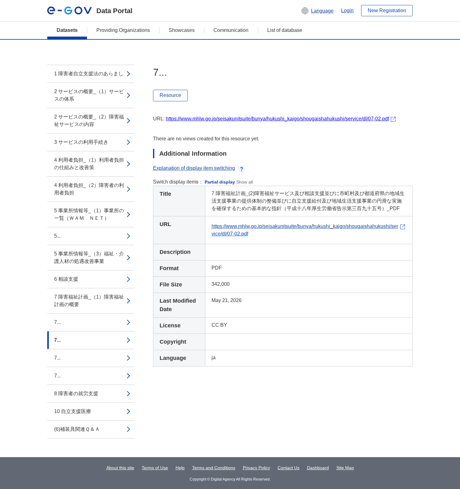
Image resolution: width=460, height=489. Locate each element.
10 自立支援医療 (72, 411)
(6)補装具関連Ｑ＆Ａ (77, 429)
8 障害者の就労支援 (76, 393)
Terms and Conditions (213, 467)
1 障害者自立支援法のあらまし (88, 73)
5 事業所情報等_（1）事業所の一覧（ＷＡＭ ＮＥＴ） (89, 214)
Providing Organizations (123, 30)
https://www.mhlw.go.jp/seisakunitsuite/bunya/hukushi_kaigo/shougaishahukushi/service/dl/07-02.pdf (277, 118)
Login (347, 10)
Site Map (345, 467)
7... (57, 322)
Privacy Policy (256, 467)
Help (180, 467)
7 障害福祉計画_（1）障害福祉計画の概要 (89, 300)
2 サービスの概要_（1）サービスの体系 (89, 95)
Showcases (182, 30)
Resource (170, 95)
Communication (230, 30)
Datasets (67, 30)
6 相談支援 (66, 279)
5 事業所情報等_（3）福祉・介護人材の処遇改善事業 (89, 257)
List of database (284, 30)
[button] (317, 11)
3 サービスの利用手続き (81, 142)
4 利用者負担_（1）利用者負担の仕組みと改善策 (89, 163)
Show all (244, 181)
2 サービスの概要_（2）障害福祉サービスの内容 (89, 120)
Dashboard (318, 467)
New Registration (387, 10)
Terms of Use (155, 467)
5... (57, 236)
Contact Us (288, 467)
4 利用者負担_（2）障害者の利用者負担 (89, 189)
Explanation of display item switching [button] (194, 168)
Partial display (220, 181)
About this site (120, 467)
